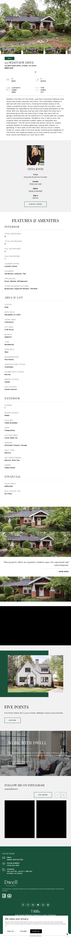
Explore (12, 720)
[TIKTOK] (43, 905)
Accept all (36, 931)
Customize (23, 931)
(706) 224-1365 (35, 184)
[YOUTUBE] (38, 905)
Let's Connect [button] (19, 764)
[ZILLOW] (48, 905)
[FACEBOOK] (23, 905)
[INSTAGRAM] (28, 905)
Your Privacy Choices (35, 936)
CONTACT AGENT (35, 204)
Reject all (10, 931)
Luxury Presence (49, 915)
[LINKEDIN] (33, 905)
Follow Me (43, 795)
